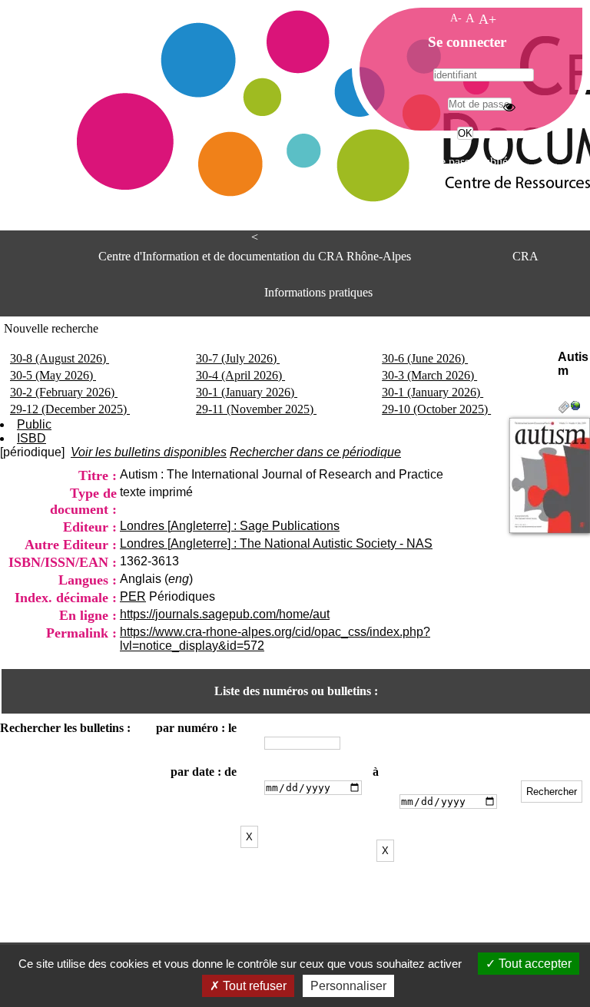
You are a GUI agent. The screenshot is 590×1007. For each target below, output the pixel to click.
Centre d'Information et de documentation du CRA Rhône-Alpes (254, 256)
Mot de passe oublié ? (463, 161)
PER (133, 596)
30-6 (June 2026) (425, 358)
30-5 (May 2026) (53, 375)
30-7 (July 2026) (238, 358)
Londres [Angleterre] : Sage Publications (230, 525)
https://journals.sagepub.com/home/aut (225, 614)
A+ (487, 19)
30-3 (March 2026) (429, 375)
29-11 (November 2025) (256, 409)
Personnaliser (348, 985)
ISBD (31, 438)
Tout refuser (253, 985)
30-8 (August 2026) (59, 358)
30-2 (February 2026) (64, 392)
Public (34, 424)
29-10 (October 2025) (436, 409)
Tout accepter (534, 963)
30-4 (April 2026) (240, 375)
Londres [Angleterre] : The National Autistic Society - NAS (276, 543)
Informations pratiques (318, 292)
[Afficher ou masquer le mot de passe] (509, 107)
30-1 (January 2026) (246, 392)
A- (456, 18)
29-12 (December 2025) (70, 409)
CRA (525, 256)
